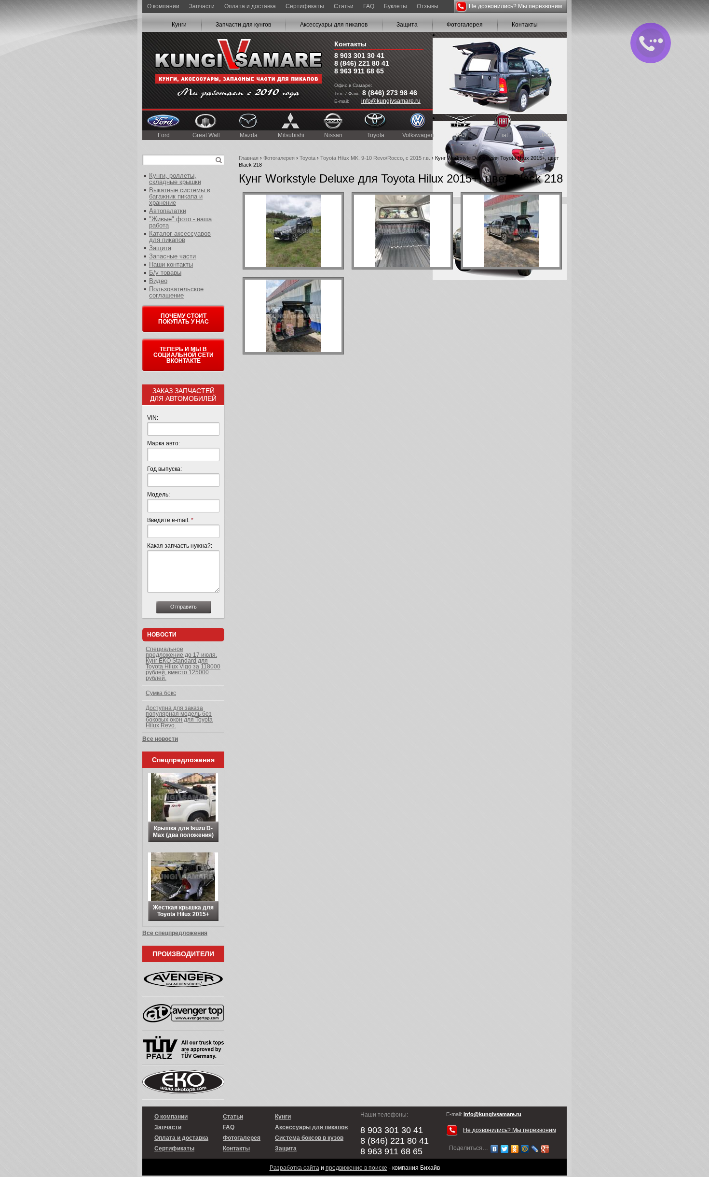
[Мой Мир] (525, 1149)
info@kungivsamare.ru (391, 101)
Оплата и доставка (250, 6)
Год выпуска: (164, 469)
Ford (164, 135)
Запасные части (172, 256)
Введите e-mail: (170, 520)
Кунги (179, 24)
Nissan (333, 135)
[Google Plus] (545, 1149)
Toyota (375, 135)
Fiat (503, 135)
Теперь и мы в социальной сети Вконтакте (183, 355)
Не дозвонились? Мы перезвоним (515, 6)
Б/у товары (165, 272)
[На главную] (238, 70)
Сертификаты (305, 6)
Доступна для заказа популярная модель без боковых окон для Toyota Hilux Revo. (179, 717)
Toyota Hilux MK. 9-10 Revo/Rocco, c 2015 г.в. (375, 158)
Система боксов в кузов (309, 1137)
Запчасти (202, 6)
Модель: (158, 494)
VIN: (152, 418)
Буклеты (395, 6)
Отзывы (427, 6)
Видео (158, 281)
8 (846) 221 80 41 (361, 63)
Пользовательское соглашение (176, 292)
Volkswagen (418, 135)
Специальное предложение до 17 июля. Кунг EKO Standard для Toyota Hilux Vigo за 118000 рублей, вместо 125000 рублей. (183, 663)
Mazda (249, 135)
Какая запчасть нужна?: (179, 546)
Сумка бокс (161, 693)
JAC (545, 135)
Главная (249, 158)
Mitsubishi (291, 135)
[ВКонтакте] (495, 1149)
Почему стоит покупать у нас (183, 318)
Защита (407, 24)
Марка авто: (163, 443)
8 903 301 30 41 (359, 55)
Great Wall (206, 135)
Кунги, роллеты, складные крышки (175, 178)
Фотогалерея (465, 24)
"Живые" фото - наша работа (180, 222)
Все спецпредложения (174, 933)
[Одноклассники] (515, 1149)
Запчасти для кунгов (243, 24)
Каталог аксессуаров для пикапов (180, 236)
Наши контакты (171, 264)
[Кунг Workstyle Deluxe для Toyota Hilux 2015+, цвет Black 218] (293, 230)
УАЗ (460, 135)
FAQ (368, 6)
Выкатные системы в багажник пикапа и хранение (179, 196)
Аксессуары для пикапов (334, 24)
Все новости (160, 739)
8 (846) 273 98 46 (389, 93)
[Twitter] (505, 1149)
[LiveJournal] (535, 1149)
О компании (163, 6)
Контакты (525, 24)
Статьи (344, 6)
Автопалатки (167, 211)
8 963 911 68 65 (359, 71)
